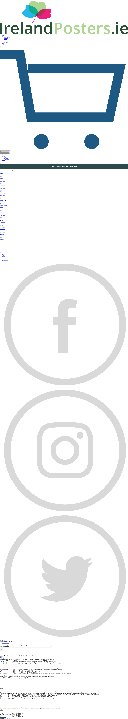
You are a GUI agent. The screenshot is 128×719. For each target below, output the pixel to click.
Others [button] (1, 709)
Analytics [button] (1, 688)
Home (3, 35)
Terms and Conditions (5, 643)
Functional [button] (1, 674)
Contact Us (4, 258)
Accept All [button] (7, 646)
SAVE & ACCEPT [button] (3, 717)
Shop (3, 36)
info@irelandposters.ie (5, 260)
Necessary (2, 657)
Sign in (1, 46)
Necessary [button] (1, 656)
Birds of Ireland (6, 159)
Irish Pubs (5, 39)
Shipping (3, 256)
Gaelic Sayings (6, 42)
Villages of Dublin (7, 41)
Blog (3, 44)
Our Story (3, 43)
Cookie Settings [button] (2, 646)
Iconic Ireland (6, 38)
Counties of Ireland (7, 37)
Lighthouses (4, 157)
